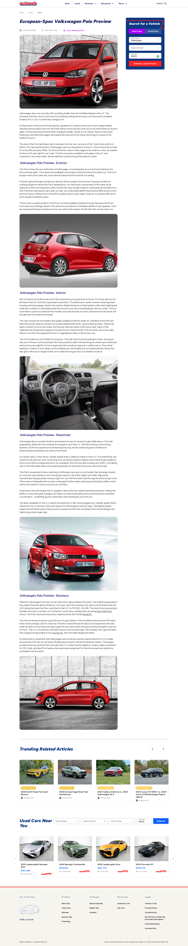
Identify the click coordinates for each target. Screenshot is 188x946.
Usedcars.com (123, 903)
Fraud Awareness (152, 924)
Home (21, 13)
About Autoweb (96, 903)
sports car (58, 632)
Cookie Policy (151, 912)
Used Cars (153, 31)
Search (161, 821)
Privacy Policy (151, 908)
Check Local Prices (145, 63)
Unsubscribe (150, 928)
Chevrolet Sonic (104, 611)
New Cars (137, 31)
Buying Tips (67, 917)
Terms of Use (151, 903)
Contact (93, 912)
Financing (66, 921)
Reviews (65, 912)
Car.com (121, 908)
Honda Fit (87, 614)
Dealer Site (94, 908)
